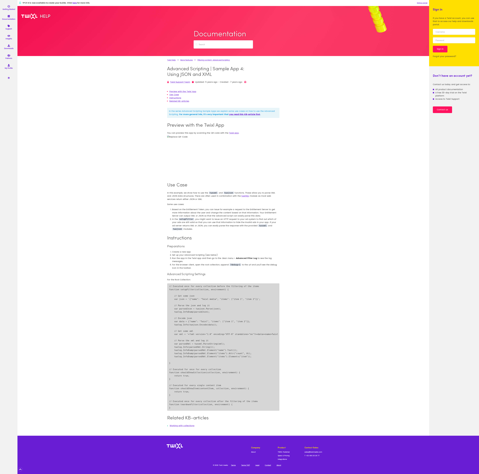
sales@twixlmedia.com (313, 452)
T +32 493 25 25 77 (311, 456)
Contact (268, 465)
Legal (257, 465)
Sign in (440, 49)
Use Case (174, 94)
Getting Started (8, 9)
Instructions (175, 98)
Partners (8, 58)
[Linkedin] (8, 78)
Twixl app (234, 133)
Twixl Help (171, 60)
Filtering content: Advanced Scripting (213, 60)
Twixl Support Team (180, 82)
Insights (9, 38)
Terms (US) (245, 465)
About (253, 452)
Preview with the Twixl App (182, 91)
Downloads (8, 48)
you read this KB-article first (244, 114)
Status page (422, 3)
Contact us (442, 109)
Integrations (282, 459)
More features (186, 60)
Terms (233, 465)
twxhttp (245, 196)
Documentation (8, 19)
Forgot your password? (444, 56)
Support (8, 28)
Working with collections (182, 425)
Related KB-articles (179, 101)
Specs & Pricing (284, 456)
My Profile (9, 68)
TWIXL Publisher (284, 452)
